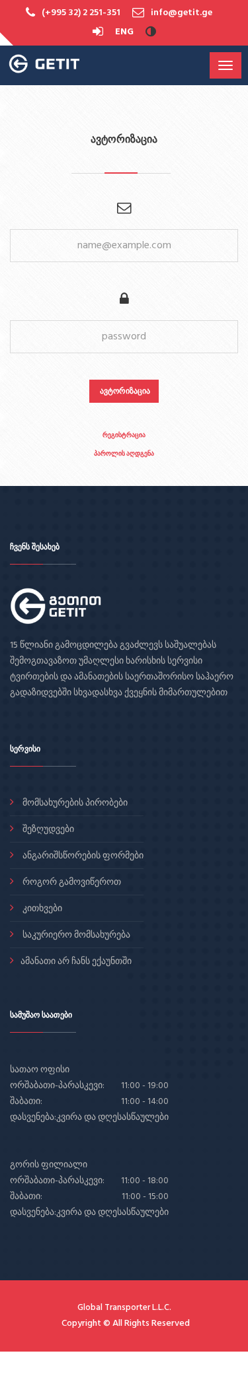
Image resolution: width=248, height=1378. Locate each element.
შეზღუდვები (47, 829)
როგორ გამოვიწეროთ (71, 882)
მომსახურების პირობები (74, 803)
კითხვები (41, 908)
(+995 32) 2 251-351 (81, 12)
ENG (124, 32)
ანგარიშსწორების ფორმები (82, 856)
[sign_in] (99, 32)
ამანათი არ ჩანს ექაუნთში (76, 961)
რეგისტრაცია (124, 434)
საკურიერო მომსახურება (75, 935)
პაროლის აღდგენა (124, 453)
